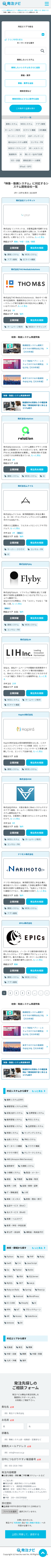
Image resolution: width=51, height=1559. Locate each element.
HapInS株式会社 (25, 714)
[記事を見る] (12, 406)
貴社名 (5, 1406)
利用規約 (17, 1522)
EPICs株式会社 (25, 923)
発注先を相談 (36, 247)
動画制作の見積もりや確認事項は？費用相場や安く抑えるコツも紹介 (34, 405)
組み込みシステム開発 (17, 142)
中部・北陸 (24, 241)
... (34, 993)
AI (21, 154)
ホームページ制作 (12, 130)
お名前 (5, 1419)
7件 (13, 310)
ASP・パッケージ (35, 136)
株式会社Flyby (25, 564)
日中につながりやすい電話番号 (19, 1459)
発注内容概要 (9, 1472)
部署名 (5, 1433)
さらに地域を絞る (15, 39)
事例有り (20, 533)
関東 (16, 241)
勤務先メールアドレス (14, 1446)
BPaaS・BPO (25, 166)
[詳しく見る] (47, 348)
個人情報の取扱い (33, 1522)
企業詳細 (14, 247)
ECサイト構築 (29, 130)
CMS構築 (42, 130)
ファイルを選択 (9, 1511)
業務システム (11, 124)
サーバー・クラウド (16, 136)
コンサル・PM (37, 142)
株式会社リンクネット (25, 200)
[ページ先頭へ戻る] (43, 1552)
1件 (13, 533)
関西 (33, 241)
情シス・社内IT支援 (33, 154)
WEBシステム (26, 124)
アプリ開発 (40, 124)
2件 (13, 459)
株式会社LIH (25, 639)
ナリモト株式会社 (25, 854)
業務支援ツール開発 (31, 160)
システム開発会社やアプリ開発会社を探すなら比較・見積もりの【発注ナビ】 (25, 10)
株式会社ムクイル (25, 485)
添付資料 (6, 1503)
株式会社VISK (25, 779)
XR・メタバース (36, 148)
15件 (14, 683)
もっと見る (39, 237)
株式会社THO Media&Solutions (25, 269)
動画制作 (13, 154)
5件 (13, 823)
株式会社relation (25, 418)
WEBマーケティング (17, 148)
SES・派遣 (15, 160)
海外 (22, 314)
